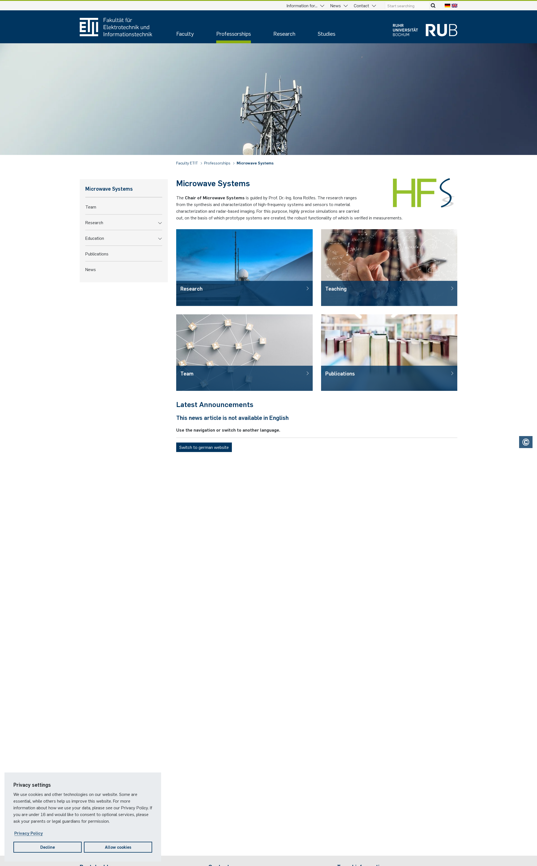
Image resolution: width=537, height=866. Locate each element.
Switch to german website (204, 447)
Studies (326, 33)
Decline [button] (47, 847)
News (90, 269)
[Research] (244, 267)
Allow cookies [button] (118, 847)
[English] (454, 5)
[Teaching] (389, 267)
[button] (160, 222)
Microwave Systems (255, 162)
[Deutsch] (447, 5)
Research (284, 33)
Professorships (233, 33)
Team (90, 206)
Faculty (185, 33)
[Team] (244, 352)
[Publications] (389, 352)
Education (94, 238)
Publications (97, 253)
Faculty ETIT (187, 162)
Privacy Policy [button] (28, 833)
